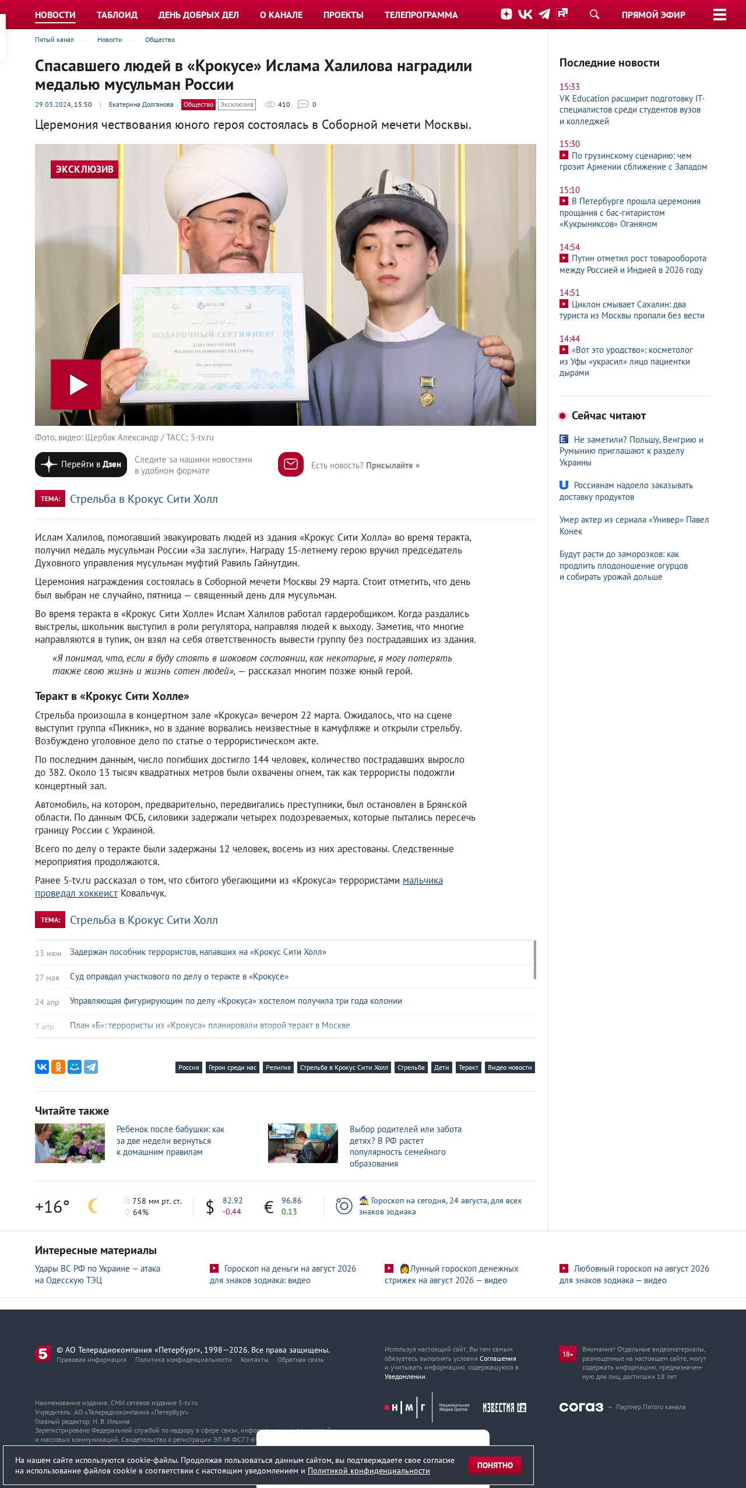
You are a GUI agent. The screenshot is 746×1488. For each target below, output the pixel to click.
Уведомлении (405, 1376)
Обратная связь (300, 1359)
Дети (441, 1067)
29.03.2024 (53, 104)
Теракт (468, 1067)
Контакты (255, 1359)
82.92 (233, 1200)
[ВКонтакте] (42, 1067)
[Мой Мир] (75, 1067)
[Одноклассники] (58, 1067)
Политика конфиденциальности (183, 1359)
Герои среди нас (232, 1067)
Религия (278, 1067)
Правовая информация (91, 1359)
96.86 (291, 1200)
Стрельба (411, 1067)
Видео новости (510, 1067)
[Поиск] (594, 14)
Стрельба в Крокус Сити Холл (144, 498)
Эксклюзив (237, 104)
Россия (188, 1067)
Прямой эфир (653, 14)
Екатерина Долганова (141, 104)
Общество (198, 104)
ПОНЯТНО (495, 1465)
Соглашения (498, 1358)
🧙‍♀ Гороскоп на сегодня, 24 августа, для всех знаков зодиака (440, 1205)
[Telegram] (91, 1067)
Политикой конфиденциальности (369, 1470)
